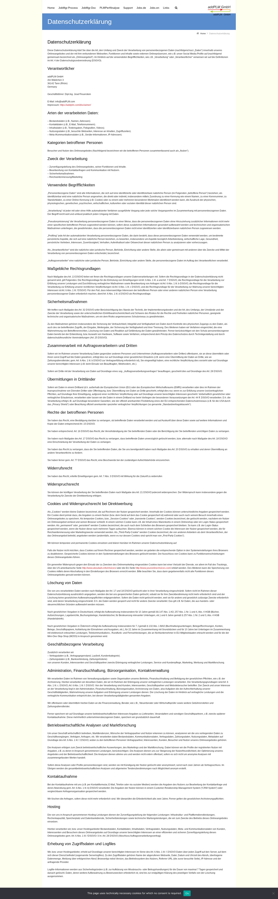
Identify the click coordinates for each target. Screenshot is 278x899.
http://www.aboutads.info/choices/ (99, 568)
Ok (187, 893)
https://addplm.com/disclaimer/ (75, 105)
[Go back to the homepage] (219, 9)
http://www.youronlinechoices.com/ (153, 568)
